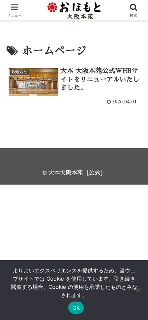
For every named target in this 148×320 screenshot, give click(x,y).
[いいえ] (138, 290)
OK (76, 307)
